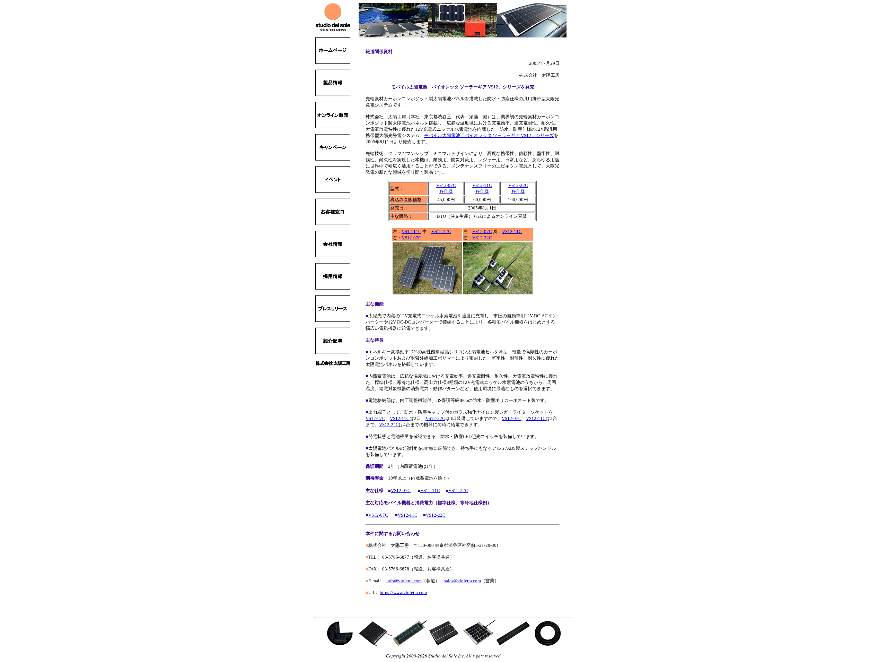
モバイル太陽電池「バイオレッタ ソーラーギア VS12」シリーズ (489, 135)
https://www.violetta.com (403, 592)
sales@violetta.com (462, 580)
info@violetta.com (404, 580)
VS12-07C (411, 237)
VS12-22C (441, 231)
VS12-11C (411, 231)
